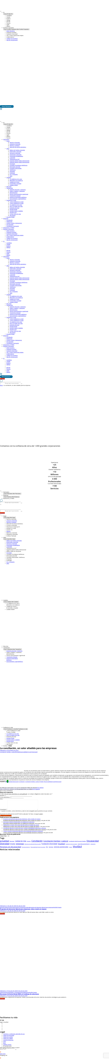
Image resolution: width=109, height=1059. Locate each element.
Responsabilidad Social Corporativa (38, 847)
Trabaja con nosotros (12, 238)
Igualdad (61, 844)
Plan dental (12, 215)
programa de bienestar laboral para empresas (41, 907)
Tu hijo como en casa (15, 214)
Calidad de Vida (20, 841)
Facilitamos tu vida (11, 200)
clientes (29, 841)
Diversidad (4, 843)
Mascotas (8, 186)
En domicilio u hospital (15, 183)
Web (1, 799)
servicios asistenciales (61, 847)
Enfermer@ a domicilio (15, 151)
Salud (7, 148)
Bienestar (12, 841)
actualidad (4, 841)
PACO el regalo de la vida (16, 206)
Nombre (2, 795)
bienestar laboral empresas (7, 907)
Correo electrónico (5, 797)
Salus (11, 176)
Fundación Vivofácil (11, 232)
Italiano (8, 255)
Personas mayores (26, 847)
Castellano (9, 243)
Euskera (8, 246)
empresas (20, 843)
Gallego (8, 247)
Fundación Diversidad (49, 844)
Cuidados (8, 177)
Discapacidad (9, 224)
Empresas (5, 218)
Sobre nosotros (10, 230)
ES (3, 241)
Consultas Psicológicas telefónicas (18, 165)
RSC (47, 847)
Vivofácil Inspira (57, 907)
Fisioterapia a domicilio (15, 154)
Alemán (8, 250)
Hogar (8, 141)
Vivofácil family (13, 209)
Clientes (2, 992)
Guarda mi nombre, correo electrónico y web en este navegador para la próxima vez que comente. (26, 811)
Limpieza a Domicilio (15, 144)
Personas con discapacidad (10, 847)
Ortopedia (12, 171)
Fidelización (9, 221)
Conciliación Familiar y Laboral (8, 752)
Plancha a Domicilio (15, 142)
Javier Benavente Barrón (84, 844)
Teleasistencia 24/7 (15, 159)
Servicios (51, 847)
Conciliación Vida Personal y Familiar (77, 841)
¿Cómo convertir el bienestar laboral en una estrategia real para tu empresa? (23, 832)
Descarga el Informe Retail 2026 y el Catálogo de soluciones (18, 823)
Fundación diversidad (11, 234)
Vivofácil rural (13, 212)
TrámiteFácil (9, 188)
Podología (12, 173)
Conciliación (9, 220)
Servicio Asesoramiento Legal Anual (19, 194)
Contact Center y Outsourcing (14, 223)
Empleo (12, 844)
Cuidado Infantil (14, 185)
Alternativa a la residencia (16, 180)
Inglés (7, 253)
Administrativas (13, 192)
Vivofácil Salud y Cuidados (16, 211)
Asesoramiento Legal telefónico (18, 199)
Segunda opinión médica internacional (19, 161)
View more (3, 1054)
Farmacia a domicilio (15, 153)
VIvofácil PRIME (10, 217)
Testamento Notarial (15, 195)
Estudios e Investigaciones (16, 992)
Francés (8, 252)
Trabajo (70, 847)
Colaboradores (10, 237)
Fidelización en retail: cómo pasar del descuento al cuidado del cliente (21, 826)
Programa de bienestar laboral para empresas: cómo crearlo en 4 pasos (21, 820)
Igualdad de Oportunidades (71, 844)
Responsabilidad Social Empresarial (28, 752)
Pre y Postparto (14, 174)
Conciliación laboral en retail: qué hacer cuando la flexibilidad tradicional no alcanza (24, 829)
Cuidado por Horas (14, 182)
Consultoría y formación (12, 226)
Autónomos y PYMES (8, 227)
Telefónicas (13, 170)
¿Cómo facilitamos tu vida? (17, 202)
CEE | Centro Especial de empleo (14, 235)
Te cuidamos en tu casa (16, 179)
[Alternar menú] (0, 11)
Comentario (3, 809)
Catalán (8, 244)
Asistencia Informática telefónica (18, 197)
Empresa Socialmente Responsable (33, 844)
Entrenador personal (15, 167)
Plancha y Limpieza (14, 145)
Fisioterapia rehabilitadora (16, 156)
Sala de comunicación (12, 240)
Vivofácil (77, 846)
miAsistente (92, 844)
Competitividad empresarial (11, 781)
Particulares (6, 139)
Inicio (1, 385)
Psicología (12, 164)
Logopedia (12, 157)
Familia (17, 752)
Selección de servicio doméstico (18, 147)
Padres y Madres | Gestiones (17, 191)
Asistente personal (14, 208)
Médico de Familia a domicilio (17, 150)
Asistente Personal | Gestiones (18, 189)
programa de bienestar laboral (22, 907)
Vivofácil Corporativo (8, 229)
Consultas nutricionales (16, 168)
